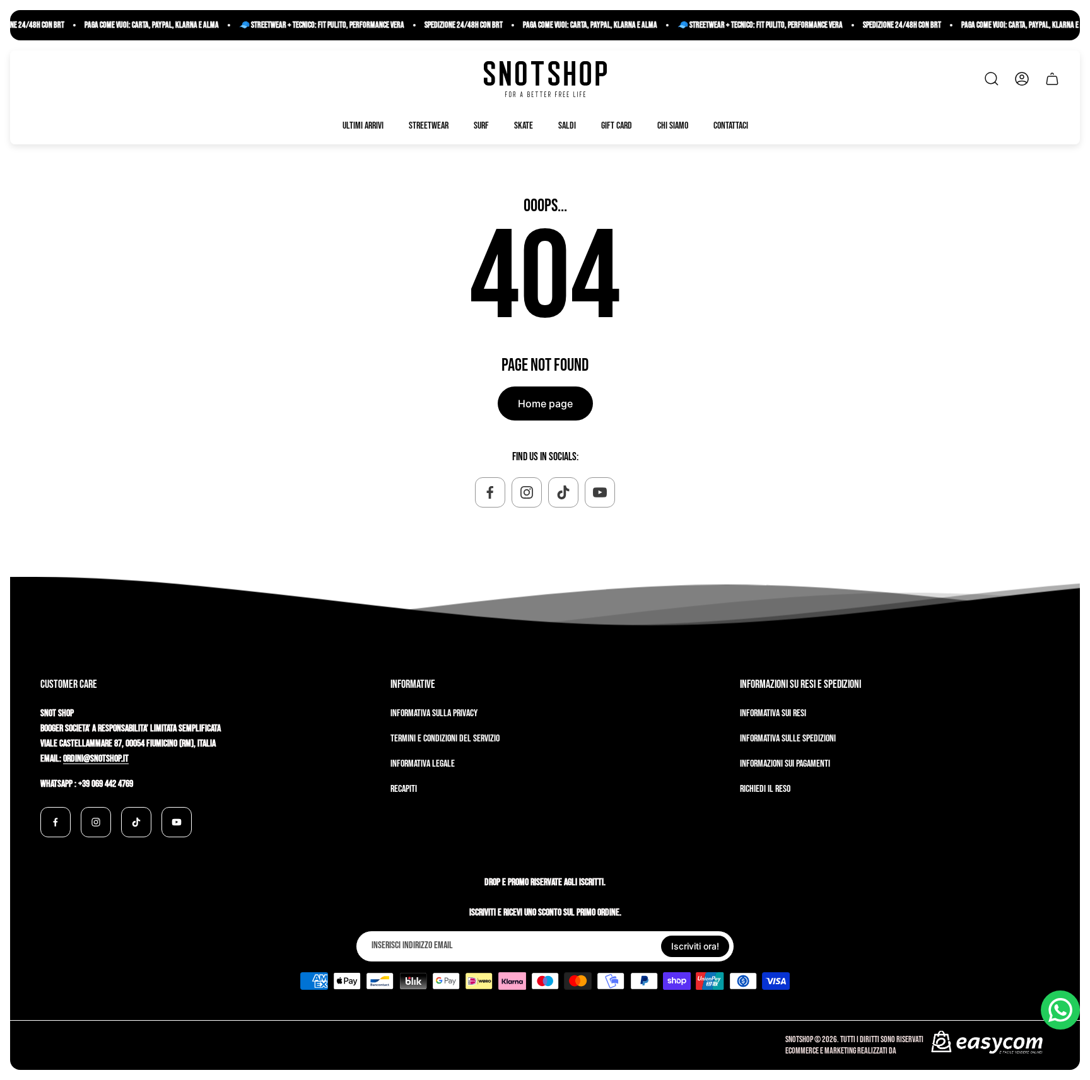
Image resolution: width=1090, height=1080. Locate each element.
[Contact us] (1060, 1010)
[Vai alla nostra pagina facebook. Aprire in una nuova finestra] (490, 492)
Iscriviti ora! (695, 946)
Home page (545, 403)
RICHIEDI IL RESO (765, 789)
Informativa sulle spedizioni (788, 739)
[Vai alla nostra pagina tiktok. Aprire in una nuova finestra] (563, 492)
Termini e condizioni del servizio (445, 739)
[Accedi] (1022, 79)
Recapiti (403, 789)
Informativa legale (422, 764)
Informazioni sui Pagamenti (785, 764)
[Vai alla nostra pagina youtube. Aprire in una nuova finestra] (600, 492)
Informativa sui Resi (773, 713)
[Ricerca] (991, 79)
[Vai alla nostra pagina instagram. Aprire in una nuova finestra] (527, 492)
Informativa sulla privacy (434, 713)
